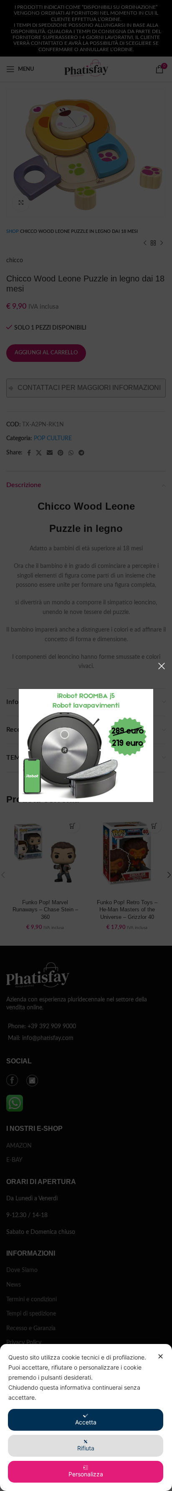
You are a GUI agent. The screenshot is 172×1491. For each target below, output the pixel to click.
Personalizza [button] (85, 1474)
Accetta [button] (85, 1422)
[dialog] (86, 1417)
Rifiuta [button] (85, 1448)
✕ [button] (160, 1356)
